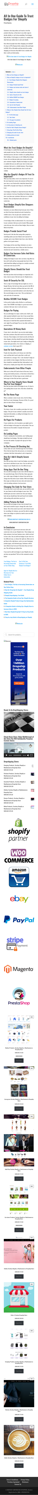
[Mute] (28, 755)
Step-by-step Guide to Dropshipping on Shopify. (18, 617)
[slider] (17, 755)
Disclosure (25, 1482)
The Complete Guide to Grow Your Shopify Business (19, 598)
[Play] (6, 755)
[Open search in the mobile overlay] (19, 635)
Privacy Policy (25, 1479)
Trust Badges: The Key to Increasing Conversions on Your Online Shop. (10, 563)
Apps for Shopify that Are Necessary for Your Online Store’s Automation (10, 573)
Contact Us (18, 1484)
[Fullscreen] (31, 755)
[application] (19, 750)
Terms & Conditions (12, 1479)
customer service (8, 346)
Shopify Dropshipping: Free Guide (14, 595)
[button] (19, 750)
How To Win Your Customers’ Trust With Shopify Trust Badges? (25, 563)
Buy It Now (19, 1060)
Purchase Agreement (13, 1482)
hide (13, 72)
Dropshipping (8, 23)
